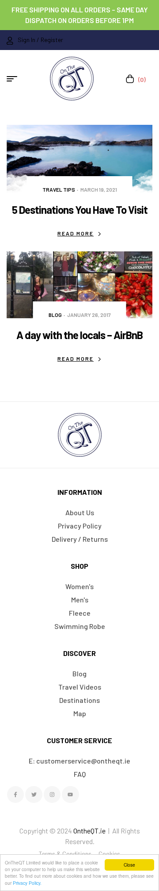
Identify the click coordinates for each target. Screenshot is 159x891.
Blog (55, 315)
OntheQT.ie (89, 830)
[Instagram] (52, 794)
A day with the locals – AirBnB (79, 334)
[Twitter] (33, 794)
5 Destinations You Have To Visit (80, 209)
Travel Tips (58, 189)
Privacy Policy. (27, 882)
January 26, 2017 (89, 315)
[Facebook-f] (15, 794)
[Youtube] (70, 794)
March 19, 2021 (98, 189)
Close (129, 864)
